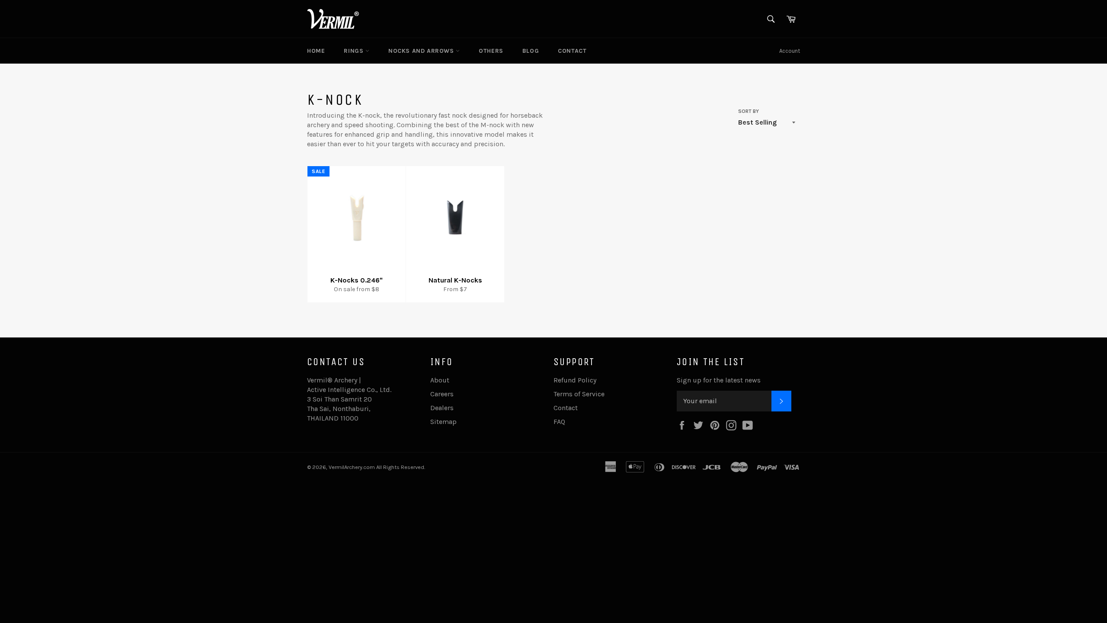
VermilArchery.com (352, 467)
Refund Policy (575, 380)
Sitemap (443, 421)
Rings (354, 51)
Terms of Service (579, 394)
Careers (442, 394)
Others (491, 51)
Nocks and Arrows (422, 51)
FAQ (559, 421)
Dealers (442, 408)
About (439, 380)
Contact (572, 51)
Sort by (748, 111)
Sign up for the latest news (719, 380)
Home (316, 51)
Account (789, 51)
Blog (530, 51)
